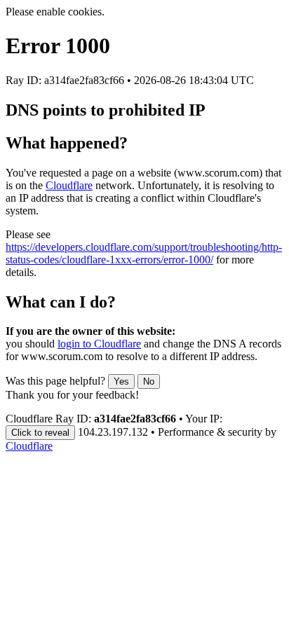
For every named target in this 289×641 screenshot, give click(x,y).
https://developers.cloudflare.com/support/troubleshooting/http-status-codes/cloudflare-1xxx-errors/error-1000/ (144, 253)
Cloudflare (69, 185)
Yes (121, 381)
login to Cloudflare (99, 344)
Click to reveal (40, 432)
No (148, 381)
